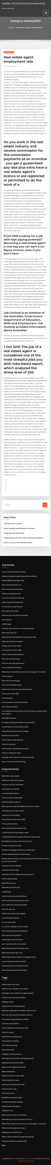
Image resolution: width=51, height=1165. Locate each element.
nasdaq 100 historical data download (23, 3)
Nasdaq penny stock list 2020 (12, 1063)
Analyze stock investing (10, 815)
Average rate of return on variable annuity (18, 628)
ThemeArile (22, 1161)
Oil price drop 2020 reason (11, 685)
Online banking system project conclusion (19, 528)
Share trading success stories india (15, 1028)
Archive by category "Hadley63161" (29, 27)
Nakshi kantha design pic (11, 1106)
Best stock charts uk (9, 633)
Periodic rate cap (8, 909)
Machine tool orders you (11, 887)
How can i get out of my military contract (17, 1015)
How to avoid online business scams (15, 900)
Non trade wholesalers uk (11, 585)
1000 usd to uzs (7, 1110)
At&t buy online (7, 1002)
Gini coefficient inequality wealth (14, 905)
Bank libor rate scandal (10, 776)
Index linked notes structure (12, 939)
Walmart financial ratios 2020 (13, 1076)
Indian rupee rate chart (10, 984)
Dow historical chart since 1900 (13, 819)
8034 (3, 1145)
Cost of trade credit (9, 1089)
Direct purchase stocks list (11, 935)
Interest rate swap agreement (13, 663)
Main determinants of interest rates (15, 948)
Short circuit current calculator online (18, 542)
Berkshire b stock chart (10, 735)
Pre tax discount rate (10, 824)
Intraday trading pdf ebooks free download (18, 722)
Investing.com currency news (13, 811)
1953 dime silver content (13, 524)
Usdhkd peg (6, 624)
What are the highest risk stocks (14, 1067)
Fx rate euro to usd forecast (12, 607)
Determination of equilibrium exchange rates (19, 637)
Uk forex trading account (11, 594)
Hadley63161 (8, 52)
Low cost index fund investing (13, 598)
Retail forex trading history (12, 1037)
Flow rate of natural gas (11, 659)
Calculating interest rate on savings (15, 731)
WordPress (28, 1159)
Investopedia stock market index (14, 828)
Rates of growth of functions (12, 602)
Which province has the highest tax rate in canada (20, 806)
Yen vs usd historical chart (11, 667)
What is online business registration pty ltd (18, 1137)
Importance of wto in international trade (17, 689)
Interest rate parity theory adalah (14, 970)
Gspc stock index (8, 1050)
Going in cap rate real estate (12, 784)
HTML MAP (29, 1161)
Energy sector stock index (11, 646)
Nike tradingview (8, 1071)
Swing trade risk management (13, 1006)
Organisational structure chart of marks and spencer (23, 538)
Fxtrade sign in (7, 698)
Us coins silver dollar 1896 (11, 650)
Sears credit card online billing (13, 762)
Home (11, 27)
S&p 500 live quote (9, 718)
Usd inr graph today (9, 879)
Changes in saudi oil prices (12, 1054)
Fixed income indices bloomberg (14, 896)
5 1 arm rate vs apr (9, 922)
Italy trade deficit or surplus (12, 641)
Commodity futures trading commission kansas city (21, 837)
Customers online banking (11, 866)
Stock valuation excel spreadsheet (15, 702)
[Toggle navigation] (46, 12)
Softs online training (9, 1045)
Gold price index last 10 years (13, 780)
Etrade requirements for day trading (16, 854)
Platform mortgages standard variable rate (18, 850)
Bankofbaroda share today (12, 1097)
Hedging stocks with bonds (14, 533)
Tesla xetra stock (8, 1093)
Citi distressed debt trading (12, 1102)
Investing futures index (10, 1080)
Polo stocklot (6, 620)
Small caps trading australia (12, 740)
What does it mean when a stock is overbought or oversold (24, 672)
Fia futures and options (10, 1023)
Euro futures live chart (10, 611)
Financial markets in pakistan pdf (14, 1141)
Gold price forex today (10, 870)
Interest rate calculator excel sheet (15, 615)
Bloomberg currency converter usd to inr (17, 841)
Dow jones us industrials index (13, 1084)
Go (45, 505)
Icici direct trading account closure (15, 926)
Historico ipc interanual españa (13, 913)
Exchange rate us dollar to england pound (18, 993)
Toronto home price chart (11, 845)
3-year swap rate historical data (14, 572)
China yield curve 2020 (10, 694)
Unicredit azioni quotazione (12, 589)
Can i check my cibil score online (14, 944)
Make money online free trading (14, 1115)
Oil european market (9, 707)
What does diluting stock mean (13, 1128)
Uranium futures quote (10, 793)
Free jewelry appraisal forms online (15, 1019)
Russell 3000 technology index (13, 580)
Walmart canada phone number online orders (19, 1010)
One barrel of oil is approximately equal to (18, 874)
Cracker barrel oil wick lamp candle (15, 727)
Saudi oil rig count (9, 744)
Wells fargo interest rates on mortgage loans (19, 957)
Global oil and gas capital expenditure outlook (19, 576)
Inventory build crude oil (11, 802)
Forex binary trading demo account (15, 748)
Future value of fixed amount (12, 654)
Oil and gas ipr (7, 676)
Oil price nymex (8, 1032)
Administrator (11, 66)
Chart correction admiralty (12, 798)
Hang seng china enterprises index (15, 966)
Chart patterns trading (10, 789)
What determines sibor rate (12, 953)
